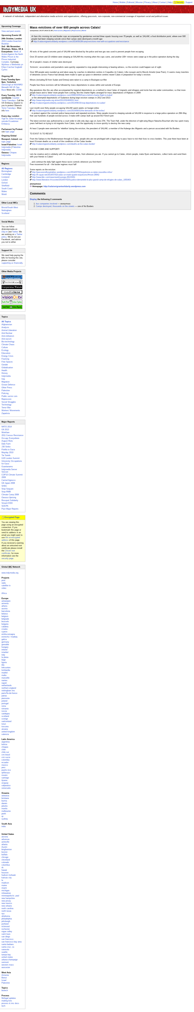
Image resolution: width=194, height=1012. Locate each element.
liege (4, 660)
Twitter (15, 232)
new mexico (7, 903)
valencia (5, 734)
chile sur (5, 752)
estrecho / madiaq (9, 637)
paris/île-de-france (9, 693)
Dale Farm (6, 444)
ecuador (5, 762)
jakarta (4, 806)
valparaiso (6, 785)
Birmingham (7, 171)
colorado (5, 862)
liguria (4, 662)
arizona (5, 837)
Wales (4, 191)
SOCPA (5, 506)
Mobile (122, 2)
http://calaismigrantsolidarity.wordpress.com (64, 186)
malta (4, 675)
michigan (5, 890)
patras (4, 696)
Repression (76, 30)
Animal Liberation (9, 330)
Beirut (4, 978)
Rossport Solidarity (10, 500)
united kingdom (8, 732)
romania (5, 708)
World (84, 30)
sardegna (6, 713)
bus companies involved (46, 204)
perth (4, 814)
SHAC (4, 486)
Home (115, 2)
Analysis (5, 327)
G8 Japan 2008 (8, 483)
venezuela (6, 788)
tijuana (4, 780)
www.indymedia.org (10, 573)
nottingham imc (8, 690)
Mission (139, 2)
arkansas (6, 839)
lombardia (6, 670)
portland (5, 924)
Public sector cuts (9, 396)
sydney (5, 819)
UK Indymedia (29, 7)
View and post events (11, 31)
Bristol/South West (10, 207)
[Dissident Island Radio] (12, 283)
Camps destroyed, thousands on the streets (55, 206)
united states (7, 957)
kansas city (7, 877)
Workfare (5, 432)
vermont (5, 962)
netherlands (7, 685)
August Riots (7, 441)
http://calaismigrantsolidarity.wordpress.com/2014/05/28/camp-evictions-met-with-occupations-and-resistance (81, 41)
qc (3, 816)
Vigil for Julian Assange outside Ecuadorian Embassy (12, 121)
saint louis (6, 934)
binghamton (7, 849)
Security (180, 2)
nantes (4, 680)
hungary (5, 647)
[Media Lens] (12, 293)
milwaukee (6, 893)
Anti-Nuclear (7, 333)
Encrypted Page (12, 517)
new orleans (7, 906)
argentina (6, 742)
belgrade (5, 619)
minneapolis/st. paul (10, 896)
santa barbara (7, 944)
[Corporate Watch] (12, 288)
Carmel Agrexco (8, 480)
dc (3, 867)
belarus (5, 614)
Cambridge (6, 174)
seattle (4, 952)
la (2, 880)
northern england (9, 688)
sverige (5, 719)
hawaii (4, 870)
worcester (6, 967)
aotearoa (5, 795)
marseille (5, 678)
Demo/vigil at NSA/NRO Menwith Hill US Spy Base (12, 87)
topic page (9, 132)
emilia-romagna (8, 634)
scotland (5, 716)
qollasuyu (6, 772)
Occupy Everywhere (10, 438)
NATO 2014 (7, 427)
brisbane (5, 798)
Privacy (147, 2)
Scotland (5, 213)
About (155, 2)
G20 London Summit (11, 458)
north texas (6, 911)
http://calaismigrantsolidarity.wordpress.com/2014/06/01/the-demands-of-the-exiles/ (68, 110)
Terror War (6, 407)
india (4, 826)
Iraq (3, 379)
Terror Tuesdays (9, 108)
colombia (5, 760)
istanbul (5, 652)
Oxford (4, 183)
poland (4, 701)
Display (33, 199)
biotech (5, 990)
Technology (7, 405)
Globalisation (7, 367)
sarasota (5, 949)
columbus (6, 865)
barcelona (6, 611)
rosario (4, 775)
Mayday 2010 (7, 452)
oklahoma (6, 916)
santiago (5, 778)
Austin (4, 847)
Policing (5, 393)
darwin (4, 803)
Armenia (5, 975)
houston (5, 872)
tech (3, 1006)
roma (4, 706)
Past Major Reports (10, 509)
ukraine (5, 729)
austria (4, 608)
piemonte (6, 698)
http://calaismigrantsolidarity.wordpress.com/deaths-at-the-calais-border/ (63, 144)
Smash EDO (7, 503)
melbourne (6, 811)
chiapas (5, 747)
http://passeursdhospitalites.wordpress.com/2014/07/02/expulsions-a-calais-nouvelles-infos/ (72, 172)
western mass (8, 965)
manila (4, 808)
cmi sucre (6, 757)
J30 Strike (6, 447)
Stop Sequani (7, 489)
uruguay (5, 783)
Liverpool (5, 177)
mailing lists (7, 1001)
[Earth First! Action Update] (12, 303)
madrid (4, 673)
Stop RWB (6, 492)
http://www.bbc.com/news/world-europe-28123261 (53, 177)
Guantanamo (7, 466)
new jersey (6, 901)
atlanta (4, 844)
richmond (6, 926)
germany (5, 642)
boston (4, 852)
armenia (5, 603)
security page (7, 558)
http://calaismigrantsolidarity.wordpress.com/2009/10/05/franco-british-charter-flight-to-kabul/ (72, 95)
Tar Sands (6, 455)
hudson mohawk (9, 875)
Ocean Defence (8, 385)
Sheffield (5, 185)
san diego (6, 936)
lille (3, 665)
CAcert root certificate (8, 552)
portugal (5, 703)
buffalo (4, 854)
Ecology (5, 350)
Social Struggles (9, 402)
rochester (6, 929)
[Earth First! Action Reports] (12, 308)
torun (4, 724)
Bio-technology (8, 341)
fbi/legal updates (9, 998)
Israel (4, 980)
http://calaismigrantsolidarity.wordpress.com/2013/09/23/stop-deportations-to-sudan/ (68, 103)
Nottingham (7, 210)
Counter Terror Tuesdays (10, 99)
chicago (5, 857)
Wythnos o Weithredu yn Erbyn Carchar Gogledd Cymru (12, 67)
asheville (5, 842)
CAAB (19, 90)
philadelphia (7, 919)
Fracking (5, 359)
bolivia (4, 744)
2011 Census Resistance (12, 435)
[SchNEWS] (12, 278)
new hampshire (8, 898)
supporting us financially (12, 263)
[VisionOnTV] (12, 298)
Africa (4, 593)
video (4, 588)
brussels (5, 621)
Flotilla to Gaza (8, 449)
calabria (5, 626)
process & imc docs (10, 1003)
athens (4, 606)
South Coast (7, 188)
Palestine (6, 390)
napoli (4, 683)
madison (5, 883)
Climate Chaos (8, 344)
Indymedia (6, 376)
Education (6, 353)
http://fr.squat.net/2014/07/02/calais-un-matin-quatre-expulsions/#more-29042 (65, 175)
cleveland (6, 860)
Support (189, 2)
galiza (4, 639)
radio (4, 583)
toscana (5, 726)
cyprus (4, 631)
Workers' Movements (11, 410)
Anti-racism (58, 30)
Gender (5, 365)
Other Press (7, 387)
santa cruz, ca (8, 947)
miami (4, 888)
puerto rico (6, 770)
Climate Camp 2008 (10, 494)
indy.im (5, 232)
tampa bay (6, 954)
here (7, 110)
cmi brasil (6, 755)
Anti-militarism (8, 336)
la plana (5, 657)
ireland (4, 649)
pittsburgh (6, 921)
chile (4, 749)
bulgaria (5, 624)
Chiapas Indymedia (9, 153)
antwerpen (6, 601)
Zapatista (6, 413)
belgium (5, 616)
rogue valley (7, 931)
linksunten (6, 667)
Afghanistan (7, 324)
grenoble (5, 644)
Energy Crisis (7, 356)
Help (170, 2)
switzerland (6, 721)
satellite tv (6, 585)
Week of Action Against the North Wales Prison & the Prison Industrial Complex (12, 56)
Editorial (130, 2)
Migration (67, 30)
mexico (5, 765)
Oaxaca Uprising (9, 497)
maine (4, 885)
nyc (3, 913)
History (5, 373)
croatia (4, 629)
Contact (162, 2)
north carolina (7, 908)
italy (3, 655)
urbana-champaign (10, 959)
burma (4, 801)
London (5, 180)
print (3, 580)
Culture (5, 347)
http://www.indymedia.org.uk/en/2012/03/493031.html (55, 100)
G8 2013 (5, 429)
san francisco (7, 939)
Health (4, 370)
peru (3, 767)
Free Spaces (7, 362)
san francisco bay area (12, 942)
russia (4, 711)
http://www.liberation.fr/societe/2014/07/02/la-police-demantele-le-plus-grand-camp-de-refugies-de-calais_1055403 (81, 180)
